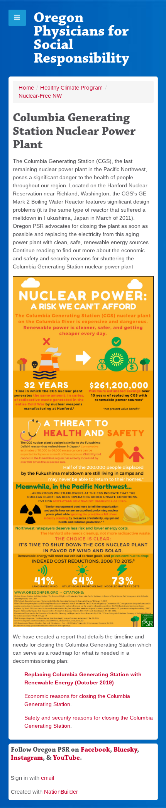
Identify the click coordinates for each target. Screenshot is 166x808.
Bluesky (125, 749)
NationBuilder (61, 791)
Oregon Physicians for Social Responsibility (81, 37)
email (47, 777)
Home (26, 87)
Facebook (95, 749)
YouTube (66, 758)
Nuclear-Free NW (40, 95)
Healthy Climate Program (71, 87)
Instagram (27, 758)
